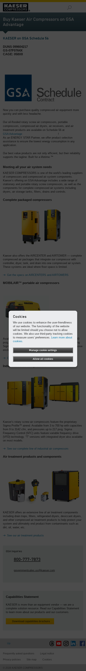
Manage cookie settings (43, 350)
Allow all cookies (43, 359)
